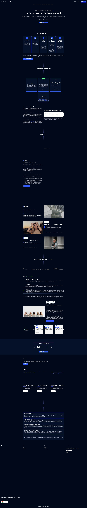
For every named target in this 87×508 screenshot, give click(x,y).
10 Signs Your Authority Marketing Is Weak (28, 385)
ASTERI (75, 1)
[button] (83, 1)
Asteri (24, 328)
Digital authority (24, 448)
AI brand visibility (32, 121)
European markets (46, 100)
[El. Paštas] (67, 452)
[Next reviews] (63, 329)
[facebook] (8, 1)
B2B (39, 99)
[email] (10, 1)
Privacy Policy (46, 449)
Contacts (45, 447)
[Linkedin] (66, 452)
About (45, 448)
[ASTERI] (3, 1)
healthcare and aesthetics (43, 99)
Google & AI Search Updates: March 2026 (42, 385)
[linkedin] (9, 1)
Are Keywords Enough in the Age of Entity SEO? (57, 385)
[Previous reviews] (34, 329)
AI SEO (23, 447)
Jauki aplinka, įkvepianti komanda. (38, 329)
